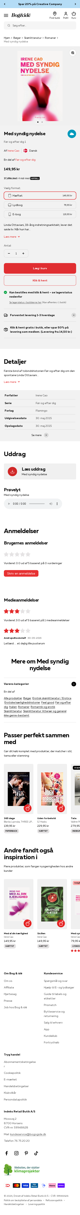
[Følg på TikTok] (36, 1153)
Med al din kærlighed (16, 933)
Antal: (7, 245)
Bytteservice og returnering (54, 1014)
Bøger (17, 37)
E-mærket (10, 1079)
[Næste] (75, 4)
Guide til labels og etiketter (55, 996)
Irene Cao (13, 150)
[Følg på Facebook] (6, 1153)
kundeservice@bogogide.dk (28, 1134)
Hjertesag (10, 994)
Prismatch (50, 1005)
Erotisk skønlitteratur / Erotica (51, 698)
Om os (8, 981)
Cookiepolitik (12, 1073)
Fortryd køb (51, 1042)
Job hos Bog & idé (15, 1007)
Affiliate (9, 987)
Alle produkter (13, 698)
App (46, 1029)
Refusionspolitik (54, 1200)
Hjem (7, 37)
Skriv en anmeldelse (21, 573)
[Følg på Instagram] (16, 1153)
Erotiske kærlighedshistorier (22, 702)
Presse (8, 1000)
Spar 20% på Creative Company (40, 4)
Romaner (50, 37)
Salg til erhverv (53, 1022)
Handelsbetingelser (16, 1086)
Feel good (47, 702)
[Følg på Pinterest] (26, 1153)
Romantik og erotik (43, 707)
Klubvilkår (10, 1092)
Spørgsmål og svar (56, 981)
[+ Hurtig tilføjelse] (27, 808)
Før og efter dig (25, 159)
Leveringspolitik (36, 1204)
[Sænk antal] (9, 253)
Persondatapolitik (15, 1099)
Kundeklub (50, 1036)
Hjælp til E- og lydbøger (59, 987)
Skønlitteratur (33, 37)
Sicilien (41, 933)
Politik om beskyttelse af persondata (23, 1200)
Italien (13, 707)
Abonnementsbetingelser (20, 1064)
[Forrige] (4, 4)
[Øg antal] (23, 253)
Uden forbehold (46, 818)
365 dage (9, 818)
